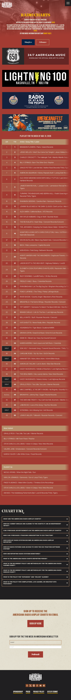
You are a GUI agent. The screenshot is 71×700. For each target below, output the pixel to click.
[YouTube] (40, 685)
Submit (35, 654)
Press (28, 691)
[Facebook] (37, 685)
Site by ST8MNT (52, 691)
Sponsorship (18, 691)
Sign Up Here (35, 623)
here (53, 22)
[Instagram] (27, 685)
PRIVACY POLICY (38, 691)
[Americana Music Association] (7, 4)
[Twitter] (30, 685)
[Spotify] (44, 685)
